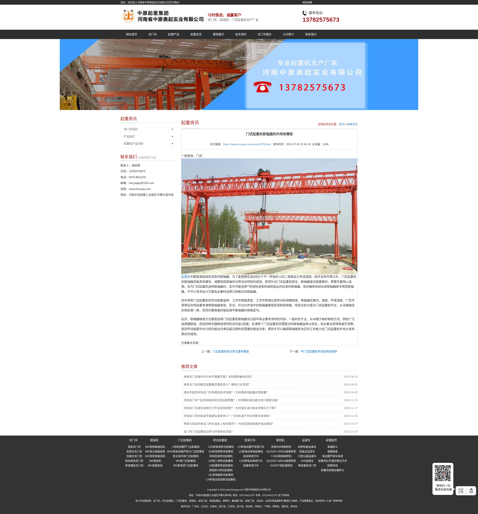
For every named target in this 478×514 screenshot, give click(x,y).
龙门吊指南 (283, 495)
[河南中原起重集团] (162, 15)
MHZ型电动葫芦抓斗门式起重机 (185, 451)
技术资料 (240, 34)
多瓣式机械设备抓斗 (332, 470)
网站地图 (307, 2)
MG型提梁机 (155, 465)
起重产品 (173, 34)
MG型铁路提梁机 (155, 446)
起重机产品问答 (133, 143)
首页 (341, 124)
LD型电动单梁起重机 (251, 451)
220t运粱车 (307, 460)
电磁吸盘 (332, 451)
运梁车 (306, 440)
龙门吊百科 (131, 129)
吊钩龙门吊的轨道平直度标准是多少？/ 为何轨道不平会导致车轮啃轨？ (228, 415)
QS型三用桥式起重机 (221, 460)
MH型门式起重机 (186, 460)
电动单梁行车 (251, 456)
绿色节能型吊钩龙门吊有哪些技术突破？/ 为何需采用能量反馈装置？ (226, 392)
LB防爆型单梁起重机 (221, 465)
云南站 (213, 506)
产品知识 (129, 136)
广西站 (267, 506)
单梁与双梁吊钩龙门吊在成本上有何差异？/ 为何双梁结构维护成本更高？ (229, 423)
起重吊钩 (332, 465)
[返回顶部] (471, 490)
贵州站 (249, 506)
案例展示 (218, 34)
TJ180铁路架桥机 (281, 456)
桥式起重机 (220, 440)
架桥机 (280, 440)
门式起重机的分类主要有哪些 (231, 351)
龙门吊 (152, 34)
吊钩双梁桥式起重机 (221, 456)
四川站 (240, 506)
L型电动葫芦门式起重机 (186, 446)
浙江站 (222, 506)
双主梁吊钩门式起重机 (186, 456)
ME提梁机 (155, 460)
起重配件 (331, 440)
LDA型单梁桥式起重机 (221, 446)
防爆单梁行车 (251, 465)
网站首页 (131, 34)
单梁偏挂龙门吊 (134, 465)
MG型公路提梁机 (155, 451)
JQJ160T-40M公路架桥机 (281, 451)
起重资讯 (196, 34)
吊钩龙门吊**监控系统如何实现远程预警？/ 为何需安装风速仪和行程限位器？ (232, 400)
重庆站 (285, 506)
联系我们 (310, 34)
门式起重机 (185, 440)
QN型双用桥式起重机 (221, 451)
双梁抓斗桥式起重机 (221, 470)
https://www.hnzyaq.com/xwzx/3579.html (247, 144)
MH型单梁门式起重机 (185, 465)
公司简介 (288, 34)
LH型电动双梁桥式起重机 (221, 479)
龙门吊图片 (265, 34)
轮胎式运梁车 (307, 451)
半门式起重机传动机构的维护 (319, 351)
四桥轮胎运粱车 (307, 446)
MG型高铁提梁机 (155, 456)
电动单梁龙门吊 (134, 460)
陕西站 (276, 506)
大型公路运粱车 (307, 456)
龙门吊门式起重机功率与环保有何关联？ (209, 431)
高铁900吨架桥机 (281, 446)
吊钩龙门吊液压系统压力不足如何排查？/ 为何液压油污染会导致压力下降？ (230, 408)
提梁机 (154, 440)
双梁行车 (250, 440)
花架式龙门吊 (134, 451)
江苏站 (231, 506)
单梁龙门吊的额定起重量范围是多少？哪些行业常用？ (217, 384)
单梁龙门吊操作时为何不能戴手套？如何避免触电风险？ (219, 376)
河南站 (258, 506)
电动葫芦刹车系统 (332, 456)
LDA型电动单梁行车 (251, 460)
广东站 (195, 506)
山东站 (204, 506)
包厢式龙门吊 (134, 456)
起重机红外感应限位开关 (332, 460)
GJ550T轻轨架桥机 (281, 465)
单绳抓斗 (332, 446)
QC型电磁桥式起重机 (221, 474)
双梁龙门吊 (134, 446)
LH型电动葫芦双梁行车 (251, 446)
